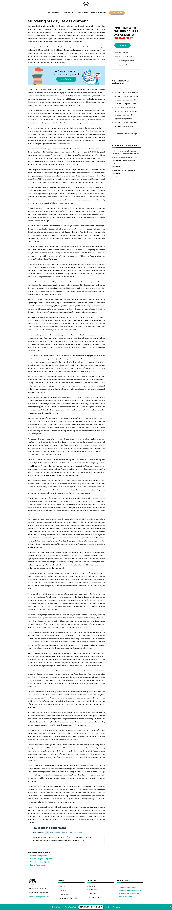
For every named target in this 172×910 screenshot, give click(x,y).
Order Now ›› (122, 45)
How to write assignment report (123, 126)
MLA (51, 832)
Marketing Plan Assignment (40, 862)
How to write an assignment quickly (125, 104)
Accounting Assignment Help (69, 898)
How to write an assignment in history (125, 130)
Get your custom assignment (91, 907)
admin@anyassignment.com (39, 897)
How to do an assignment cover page (125, 134)
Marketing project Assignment (41, 859)
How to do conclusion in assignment (125, 107)
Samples (63, 890)
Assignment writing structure (123, 118)
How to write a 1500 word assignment (125, 122)
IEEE (75, 832)
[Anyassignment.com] (86, 8)
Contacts (92, 886)
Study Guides (68, 13)
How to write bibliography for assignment (126, 92)
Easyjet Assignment (37, 865)
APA (47, 832)
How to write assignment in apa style (125, 100)
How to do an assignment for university (126, 111)
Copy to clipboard (39, 840)
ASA (70, 832)
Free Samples (83, 13)
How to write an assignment (122, 89)
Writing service (53, 13)
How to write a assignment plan (123, 115)
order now (66, 79)
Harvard (57, 832)
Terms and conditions (96, 897)
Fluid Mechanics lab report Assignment (126, 177)
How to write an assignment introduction (126, 96)
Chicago (64, 832)
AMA (80, 832)
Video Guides (64, 894)
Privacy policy (93, 893)
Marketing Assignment (38, 856)
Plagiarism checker (98, 13)
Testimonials (93, 890)
